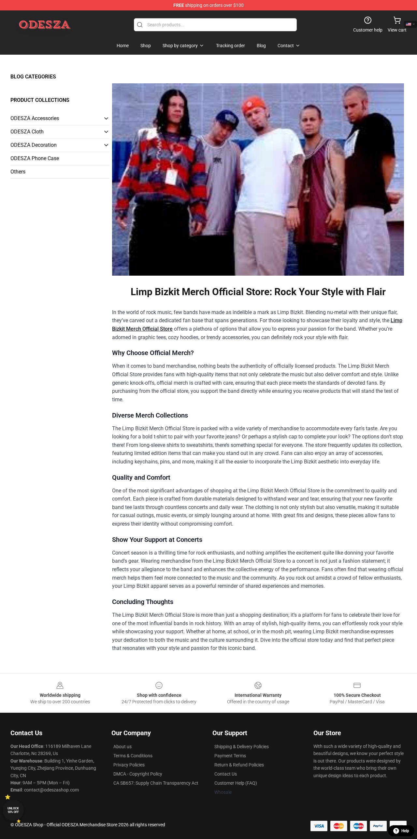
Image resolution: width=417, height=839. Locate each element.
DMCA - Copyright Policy (137, 774)
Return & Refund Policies (239, 764)
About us (122, 746)
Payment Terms (230, 755)
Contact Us (225, 774)
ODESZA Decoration (33, 145)
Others (17, 172)
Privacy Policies (129, 764)
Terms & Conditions (132, 755)
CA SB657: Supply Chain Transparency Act (155, 783)
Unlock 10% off (13, 810)
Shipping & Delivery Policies (241, 746)
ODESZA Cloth (27, 132)
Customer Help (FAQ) (235, 783)
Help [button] (405, 831)
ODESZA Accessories (34, 118)
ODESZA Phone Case (34, 158)
